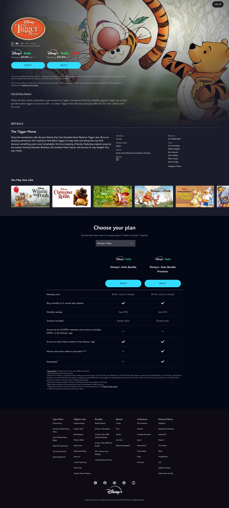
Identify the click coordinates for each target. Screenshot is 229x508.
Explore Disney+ (79, 423)
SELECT (28, 65)
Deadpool (161, 423)
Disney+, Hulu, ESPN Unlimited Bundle (102, 436)
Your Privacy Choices (59, 451)
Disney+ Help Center (110, 387)
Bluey (160, 451)
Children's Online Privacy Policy (61, 430)
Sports (139, 440)
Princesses (140, 462)
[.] (95, 482)
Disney (118, 423)
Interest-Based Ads (59, 457)
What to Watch (79, 440)
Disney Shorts (141, 446)
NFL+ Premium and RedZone (101, 452)
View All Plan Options (21, 94)
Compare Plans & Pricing (103, 460)
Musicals (140, 429)
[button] (83, 419)
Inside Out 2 (162, 434)
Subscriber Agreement (60, 446)
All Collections (142, 423)
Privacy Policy (57, 423)
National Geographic (123, 446)
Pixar (118, 429)
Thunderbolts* (163, 457)
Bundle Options (100, 423)
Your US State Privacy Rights (60, 438)
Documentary (141, 451)
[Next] (224, 196)
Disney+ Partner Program (82, 473)
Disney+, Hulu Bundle (102, 429)
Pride (139, 457)
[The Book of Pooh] (112, 196)
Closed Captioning (80, 462)
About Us (77, 457)
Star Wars (119, 440)
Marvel (118, 434)
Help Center (78, 446)
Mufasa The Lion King (165, 473)
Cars (159, 462)
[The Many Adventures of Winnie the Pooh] (154, 196)
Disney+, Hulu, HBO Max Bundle (103, 444)
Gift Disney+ (78, 468)
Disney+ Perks (78, 429)
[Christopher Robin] (71, 196)
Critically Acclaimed (144, 434)
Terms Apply (51, 371)
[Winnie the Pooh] (30, 196)
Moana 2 (161, 440)
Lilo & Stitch (162, 446)
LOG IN (217, 4)
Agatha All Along (164, 468)
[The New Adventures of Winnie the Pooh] (195, 196)
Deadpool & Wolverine (166, 429)
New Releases (78, 434)
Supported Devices (80, 451)
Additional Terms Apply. (30, 85)
